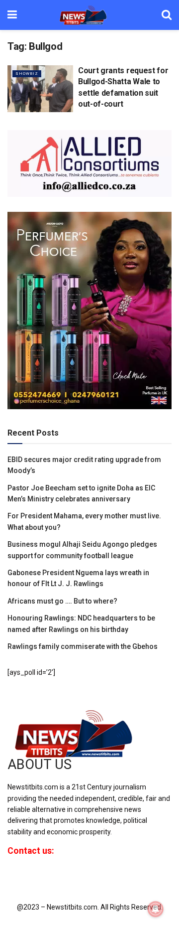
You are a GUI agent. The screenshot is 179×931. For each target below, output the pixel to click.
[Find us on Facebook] (9, 877)
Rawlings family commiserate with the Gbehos (82, 646)
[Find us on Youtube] (44, 877)
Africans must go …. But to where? (62, 601)
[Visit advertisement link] (89, 163)
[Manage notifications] (156, 909)
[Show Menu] (12, 15)
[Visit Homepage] (89, 15)
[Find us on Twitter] (26, 877)
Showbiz (26, 73)
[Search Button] (167, 15)
